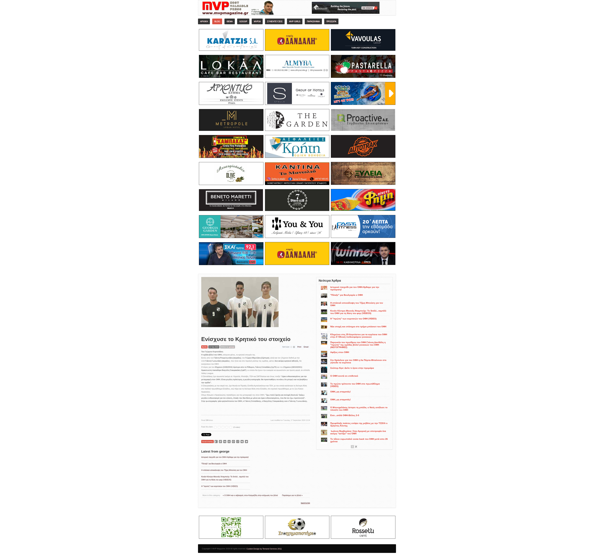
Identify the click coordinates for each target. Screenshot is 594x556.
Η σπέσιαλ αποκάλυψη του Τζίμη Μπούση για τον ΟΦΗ (224, 470)
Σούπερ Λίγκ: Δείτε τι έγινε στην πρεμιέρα (352, 368)
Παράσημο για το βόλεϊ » (292, 495)
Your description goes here (250, 8)
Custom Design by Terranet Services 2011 (264, 549)
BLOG (204, 347)
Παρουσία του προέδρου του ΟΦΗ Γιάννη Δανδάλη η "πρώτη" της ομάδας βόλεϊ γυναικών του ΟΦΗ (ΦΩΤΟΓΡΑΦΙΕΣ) (358, 344)
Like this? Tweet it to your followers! (246, 441)
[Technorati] (233, 441)
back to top (305, 503)
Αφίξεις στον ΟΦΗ (339, 352)
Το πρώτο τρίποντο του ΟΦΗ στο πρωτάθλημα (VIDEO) (355, 384)
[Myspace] (242, 441)
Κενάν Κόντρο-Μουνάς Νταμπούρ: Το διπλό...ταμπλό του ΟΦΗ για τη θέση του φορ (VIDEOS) (358, 311)
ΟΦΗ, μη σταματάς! (340, 391)
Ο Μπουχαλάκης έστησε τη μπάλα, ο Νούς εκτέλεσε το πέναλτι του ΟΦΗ (358, 408)
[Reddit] (237, 441)
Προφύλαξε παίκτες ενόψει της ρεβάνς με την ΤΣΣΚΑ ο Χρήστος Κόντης (358, 424)
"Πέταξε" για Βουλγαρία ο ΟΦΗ (214, 464)
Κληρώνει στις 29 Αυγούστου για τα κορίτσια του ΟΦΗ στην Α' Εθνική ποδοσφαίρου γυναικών (358, 335)
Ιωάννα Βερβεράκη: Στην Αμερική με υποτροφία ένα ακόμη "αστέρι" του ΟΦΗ (358, 432)
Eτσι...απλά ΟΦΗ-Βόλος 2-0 (344, 415)
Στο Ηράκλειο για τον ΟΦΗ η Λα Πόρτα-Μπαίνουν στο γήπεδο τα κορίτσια (358, 361)
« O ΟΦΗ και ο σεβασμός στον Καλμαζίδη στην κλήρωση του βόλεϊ (250, 495)
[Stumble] (229, 441)
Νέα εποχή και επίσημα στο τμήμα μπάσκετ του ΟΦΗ (358, 326)
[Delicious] (220, 441)
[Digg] (224, 441)
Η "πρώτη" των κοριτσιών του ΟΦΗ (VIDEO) (219, 486)
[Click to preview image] (240, 304)
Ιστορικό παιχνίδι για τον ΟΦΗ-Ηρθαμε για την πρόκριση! (225, 457)
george (231, 347)
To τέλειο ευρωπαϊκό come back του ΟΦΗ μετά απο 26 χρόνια (359, 440)
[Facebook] (216, 441)
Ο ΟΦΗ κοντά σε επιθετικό (344, 376)
